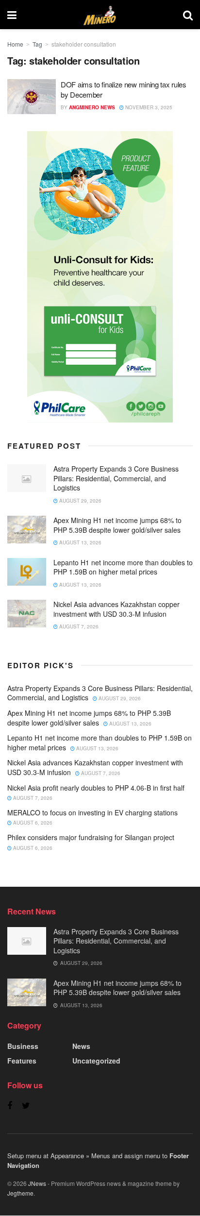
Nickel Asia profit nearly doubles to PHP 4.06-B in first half (95, 788)
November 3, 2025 (148, 107)
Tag (37, 44)
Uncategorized (96, 1060)
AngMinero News (92, 107)
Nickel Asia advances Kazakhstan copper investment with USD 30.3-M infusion (116, 609)
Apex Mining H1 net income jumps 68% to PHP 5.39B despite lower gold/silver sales (117, 525)
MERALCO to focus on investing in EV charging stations (92, 812)
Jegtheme (20, 1193)
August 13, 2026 (79, 542)
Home (15, 44)
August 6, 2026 (32, 822)
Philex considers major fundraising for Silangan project (90, 837)
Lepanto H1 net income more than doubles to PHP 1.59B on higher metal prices (123, 567)
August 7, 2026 (78, 626)
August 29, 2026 (79, 500)
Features (21, 1060)
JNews (37, 1183)
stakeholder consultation (83, 44)
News (81, 1046)
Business (22, 1046)
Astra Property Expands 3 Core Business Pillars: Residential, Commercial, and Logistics (116, 478)
